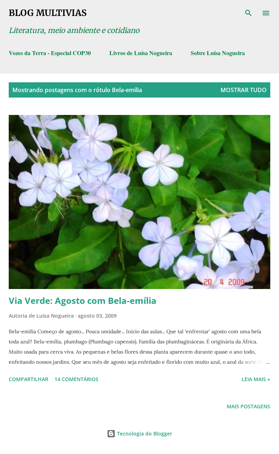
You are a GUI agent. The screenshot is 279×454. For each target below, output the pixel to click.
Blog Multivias (47, 12)
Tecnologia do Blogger (144, 433)
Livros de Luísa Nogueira (140, 53)
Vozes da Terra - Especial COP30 (50, 53)
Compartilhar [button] (28, 379)
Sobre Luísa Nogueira (218, 53)
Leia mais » (256, 379)
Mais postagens (248, 406)
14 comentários (76, 379)
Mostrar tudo (244, 90)
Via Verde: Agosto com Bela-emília (83, 300)
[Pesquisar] (248, 13)
